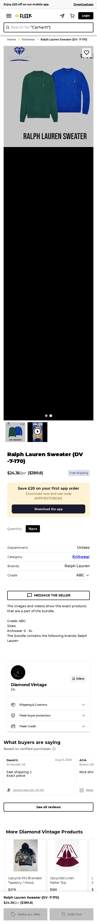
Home (11, 39)
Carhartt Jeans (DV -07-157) (28, 790)
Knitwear (28, 39)
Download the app (49, 509)
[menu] (8, 15)
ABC (80, 575)
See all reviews (48, 807)
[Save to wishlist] (86, 52)
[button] (48, 704)
